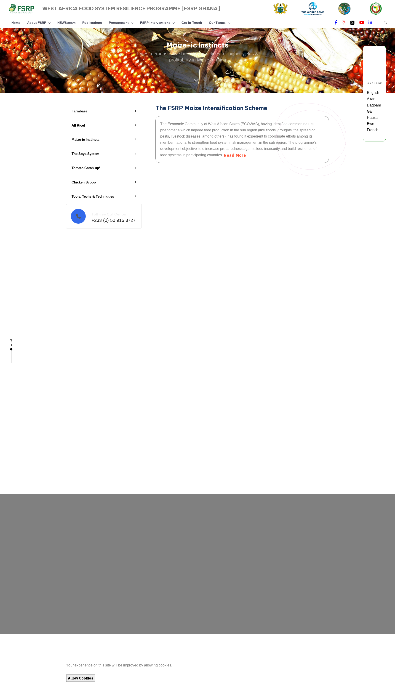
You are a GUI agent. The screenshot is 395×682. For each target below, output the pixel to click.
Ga (369, 111)
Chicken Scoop (84, 182)
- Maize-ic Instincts (187, 534)
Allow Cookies (80, 678)
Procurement (119, 22)
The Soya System (85, 154)
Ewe (370, 124)
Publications (92, 22)
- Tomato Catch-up (187, 550)
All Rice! (78, 125)
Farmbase (79, 111)
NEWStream (66, 22)
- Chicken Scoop (185, 559)
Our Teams (217, 22)
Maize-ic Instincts (85, 139)
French (372, 130)
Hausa (372, 117)
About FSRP (36, 22)
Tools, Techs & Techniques (93, 196)
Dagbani (374, 105)
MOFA (31, 647)
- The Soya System (187, 542)
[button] (385, 22)
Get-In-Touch (191, 22)
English (373, 93)
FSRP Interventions (155, 22)
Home (15, 22)
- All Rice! (180, 525)
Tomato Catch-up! (86, 168)
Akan (371, 99)
